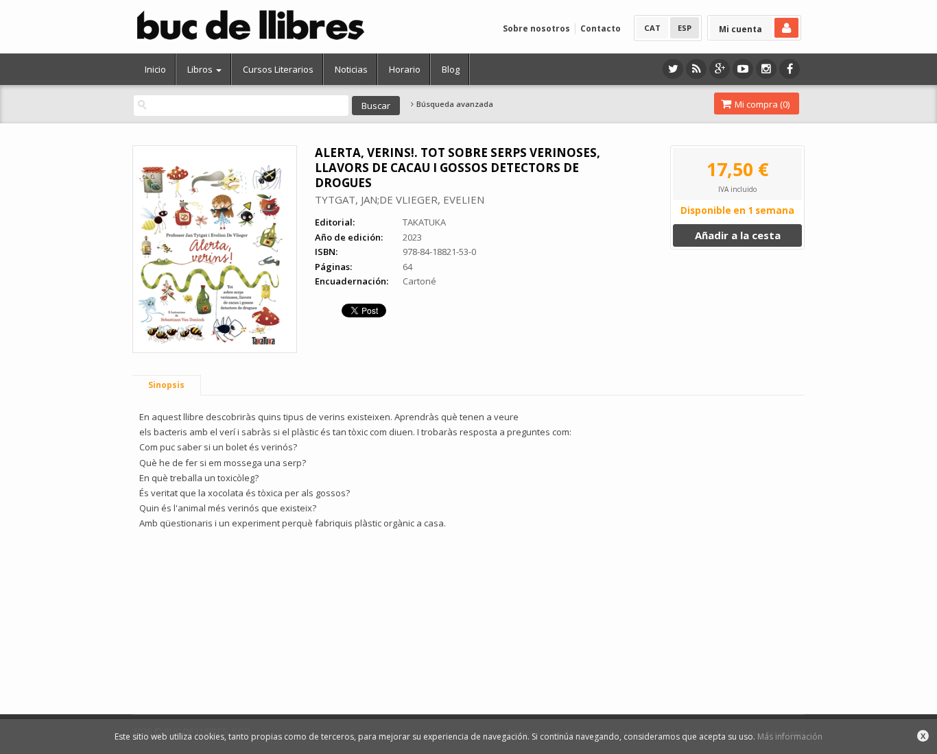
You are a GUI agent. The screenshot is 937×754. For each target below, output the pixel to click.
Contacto (600, 28)
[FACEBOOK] (789, 69)
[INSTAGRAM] (766, 69)
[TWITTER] (673, 69)
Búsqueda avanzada (453, 104)
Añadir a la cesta (738, 235)
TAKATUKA (424, 222)
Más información (789, 736)
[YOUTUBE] (743, 69)
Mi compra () (761, 104)
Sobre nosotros (536, 28)
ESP (684, 28)
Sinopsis (166, 385)
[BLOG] (696, 69)
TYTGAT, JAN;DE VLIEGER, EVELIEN (399, 199)
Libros (201, 69)
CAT (652, 28)
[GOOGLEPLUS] (719, 69)
